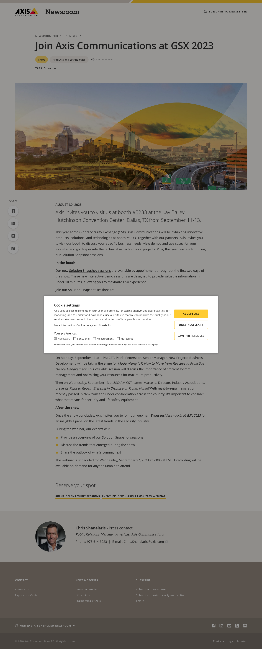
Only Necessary (191, 324)
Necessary (64, 338)
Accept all (191, 313)
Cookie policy (84, 325)
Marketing (127, 338)
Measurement (105, 338)
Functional (83, 338)
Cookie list (105, 325)
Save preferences (191, 336)
